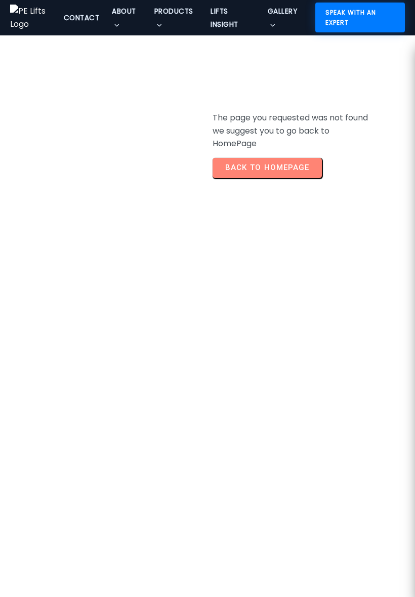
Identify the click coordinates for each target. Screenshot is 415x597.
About (124, 11)
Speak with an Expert (350, 17)
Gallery (283, 11)
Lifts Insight (224, 18)
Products (173, 11)
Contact (82, 18)
